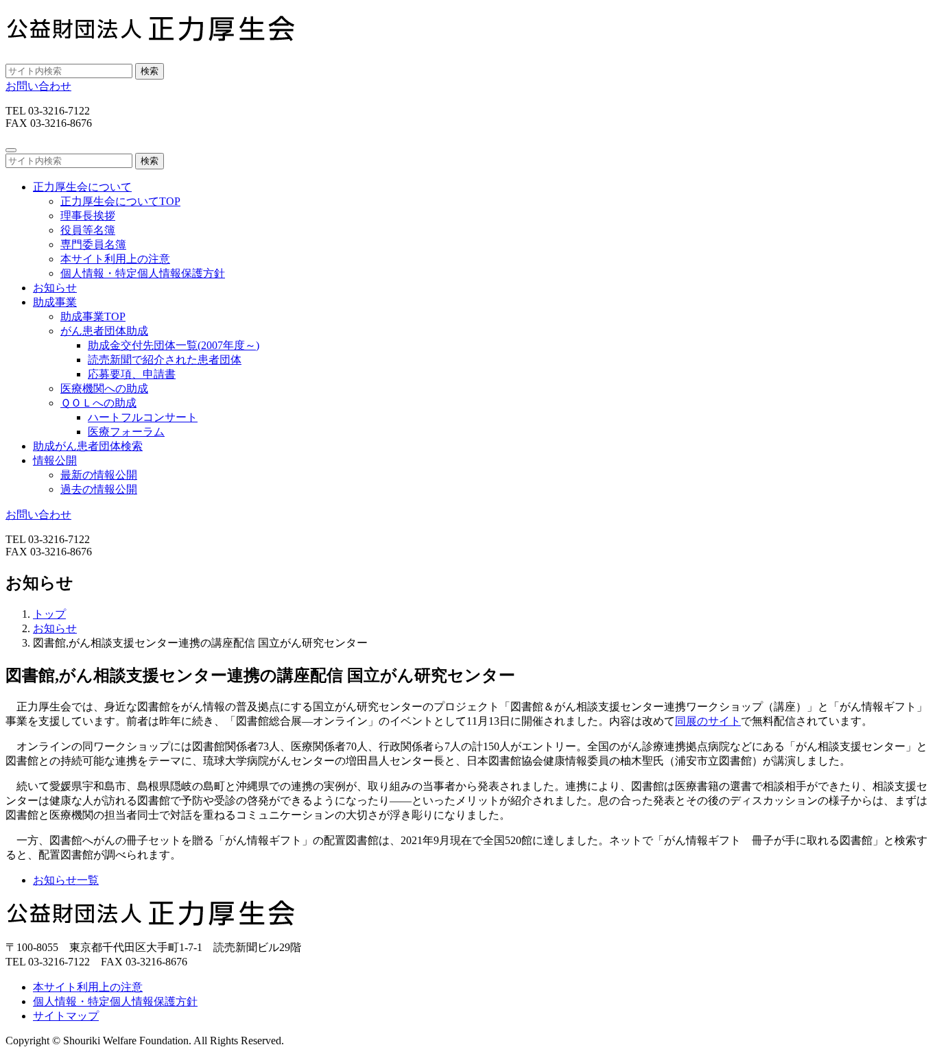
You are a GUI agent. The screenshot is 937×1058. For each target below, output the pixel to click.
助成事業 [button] (55, 302)
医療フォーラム (126, 431)
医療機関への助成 (104, 388)
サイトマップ (66, 1016)
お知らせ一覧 (66, 880)
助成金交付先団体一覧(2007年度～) (173, 345)
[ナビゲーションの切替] (10, 150)
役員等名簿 (87, 230)
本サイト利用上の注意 (115, 259)
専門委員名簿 (93, 244)
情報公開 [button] (55, 460)
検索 (149, 71)
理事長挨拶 (87, 215)
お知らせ (55, 287)
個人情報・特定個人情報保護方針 (142, 273)
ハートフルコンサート (143, 417)
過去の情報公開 (98, 489)
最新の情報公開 (98, 475)
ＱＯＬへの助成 (98, 403)
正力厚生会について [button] (82, 187)
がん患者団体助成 (104, 331)
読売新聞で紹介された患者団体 (164, 359)
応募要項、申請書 (132, 374)
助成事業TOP (93, 316)
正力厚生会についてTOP (120, 201)
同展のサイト (708, 721)
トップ (49, 614)
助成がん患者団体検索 (88, 446)
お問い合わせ (38, 86)
